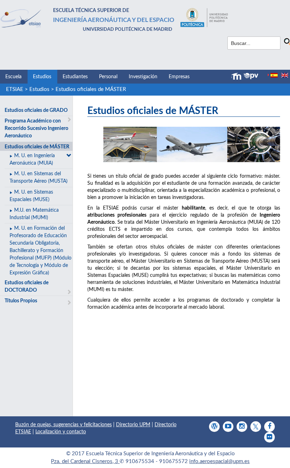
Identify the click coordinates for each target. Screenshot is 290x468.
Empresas (179, 76)
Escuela (13, 76)
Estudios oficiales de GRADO (36, 110)
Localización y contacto (60, 431)
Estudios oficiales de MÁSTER (91, 89)
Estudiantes (75, 76)
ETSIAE (14, 89)
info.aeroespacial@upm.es (219, 461)
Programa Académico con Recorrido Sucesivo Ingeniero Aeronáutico (36, 128)
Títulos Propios (21, 300)
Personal (108, 76)
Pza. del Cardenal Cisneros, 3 (85, 461)
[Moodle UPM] (237, 76)
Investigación (143, 76)
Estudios (42, 76)
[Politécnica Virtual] (251, 76)
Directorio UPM (133, 424)
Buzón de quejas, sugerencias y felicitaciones (63, 424)
